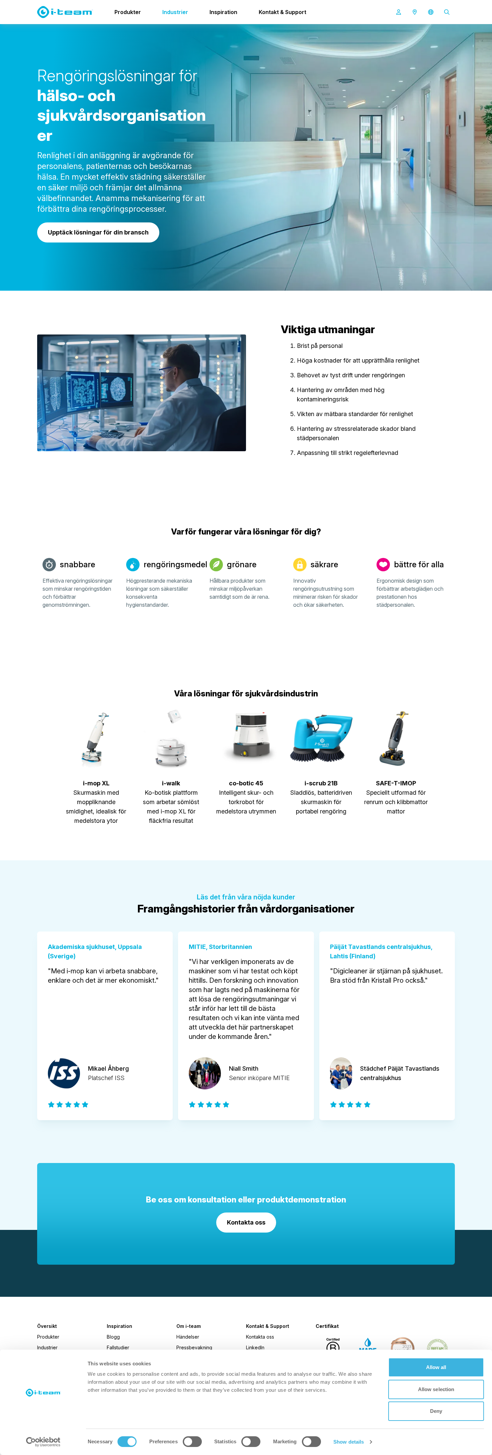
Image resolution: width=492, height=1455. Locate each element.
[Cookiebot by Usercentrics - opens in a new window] (43, 1442)
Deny (436, 1411)
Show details (348, 1442)
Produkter (127, 12)
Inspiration (223, 12)
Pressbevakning (194, 1347)
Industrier (175, 12)
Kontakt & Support (282, 12)
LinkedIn (255, 1347)
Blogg (113, 1337)
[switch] (192, 1441)
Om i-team (188, 1326)
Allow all (436, 1367)
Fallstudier (118, 1347)
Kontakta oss (260, 1337)
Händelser (187, 1337)
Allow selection (436, 1389)
